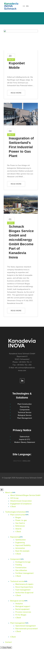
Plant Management (24, 418)
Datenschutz (24, 437)
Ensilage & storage (22, 562)
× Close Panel (6, 648)
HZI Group (14, 498)
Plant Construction (24, 404)
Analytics (19, 604)
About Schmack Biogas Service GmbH (25, 495)
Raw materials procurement (26, 629)
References (20, 526)
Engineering (20, 543)
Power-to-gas (21, 520)
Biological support (22, 606)
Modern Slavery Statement (24, 442)
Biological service (17, 601)
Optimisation (20, 540)
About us (8, 492)
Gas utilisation (21, 570)
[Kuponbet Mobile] (21, 40)
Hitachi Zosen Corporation (21, 501)
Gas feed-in (20, 523)
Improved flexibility (23, 545)
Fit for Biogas (20, 615)
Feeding (18, 565)
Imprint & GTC (24, 439)
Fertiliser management (24, 573)
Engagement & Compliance (21, 504)
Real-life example (22, 551)
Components (25, 410)
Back (13, 507)
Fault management (22, 590)
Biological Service (24, 415)
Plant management (17, 623)
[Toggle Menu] (1, 489)
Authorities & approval (24, 593)
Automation (20, 548)
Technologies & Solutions (15, 512)
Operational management (25, 626)
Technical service (17, 581)
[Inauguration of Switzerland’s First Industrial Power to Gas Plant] (21, 114)
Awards (18, 529)
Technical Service (24, 412)
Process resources (23, 612)
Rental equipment (22, 609)
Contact (8, 642)
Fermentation (20, 568)
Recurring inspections (24, 587)
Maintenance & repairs (24, 584)
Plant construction (18, 515)
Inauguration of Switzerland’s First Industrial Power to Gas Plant (21, 147)
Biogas (18, 517)
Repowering (24, 407)
